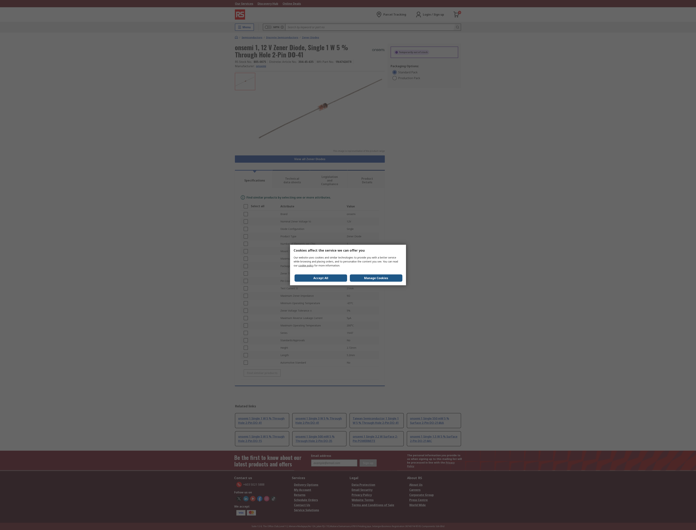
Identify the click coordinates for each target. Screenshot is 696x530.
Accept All (320, 278)
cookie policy (306, 265)
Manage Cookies (376, 278)
